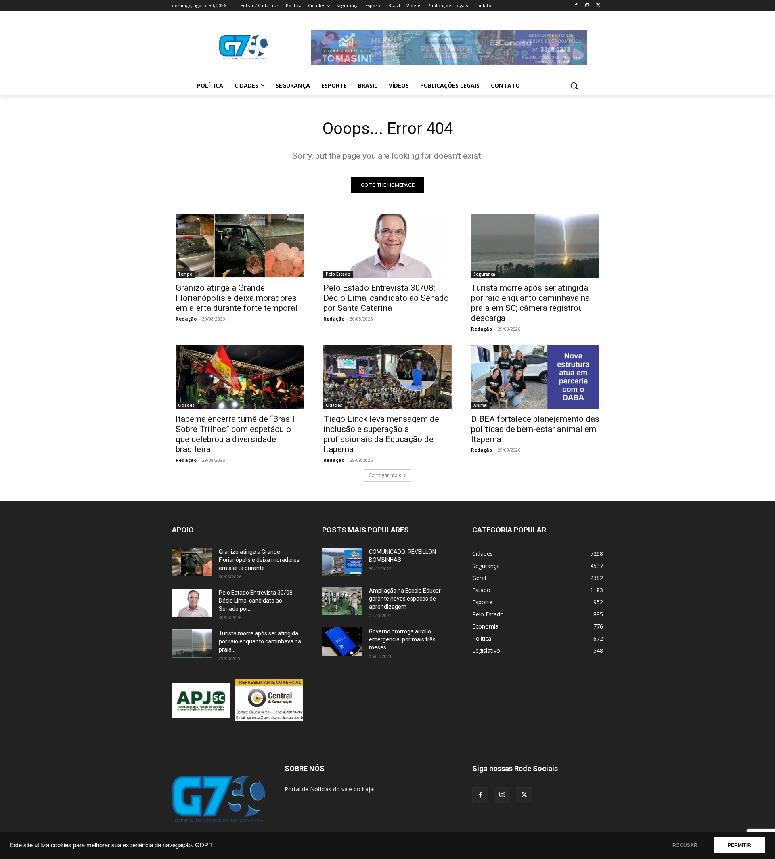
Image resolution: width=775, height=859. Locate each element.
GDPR (204, 845)
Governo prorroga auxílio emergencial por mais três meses (402, 639)
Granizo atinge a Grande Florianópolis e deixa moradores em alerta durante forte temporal (236, 298)
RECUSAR (685, 845)
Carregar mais (385, 475)
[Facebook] (576, 5)
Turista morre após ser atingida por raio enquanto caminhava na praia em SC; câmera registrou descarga (530, 303)
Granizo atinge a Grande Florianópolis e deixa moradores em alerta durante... (259, 560)
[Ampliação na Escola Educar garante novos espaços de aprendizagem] (342, 601)
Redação (186, 319)
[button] (574, 85)
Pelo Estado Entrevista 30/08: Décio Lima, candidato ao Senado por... (256, 600)
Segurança (484, 274)
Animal (480, 405)
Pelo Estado (338, 274)
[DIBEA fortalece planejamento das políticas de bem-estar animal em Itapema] (535, 377)
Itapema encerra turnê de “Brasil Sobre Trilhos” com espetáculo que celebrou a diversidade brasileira (235, 434)
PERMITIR (739, 845)
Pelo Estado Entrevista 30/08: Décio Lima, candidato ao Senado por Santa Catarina (386, 298)
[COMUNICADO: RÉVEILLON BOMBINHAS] (342, 562)
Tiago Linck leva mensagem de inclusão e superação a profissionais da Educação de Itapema (381, 434)
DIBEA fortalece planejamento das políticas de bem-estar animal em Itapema (535, 429)
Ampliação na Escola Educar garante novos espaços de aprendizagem (405, 598)
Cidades (186, 405)
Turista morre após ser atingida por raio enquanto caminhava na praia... (260, 641)
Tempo (185, 274)
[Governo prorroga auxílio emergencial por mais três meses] (342, 641)
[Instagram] (587, 5)
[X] (598, 5)
